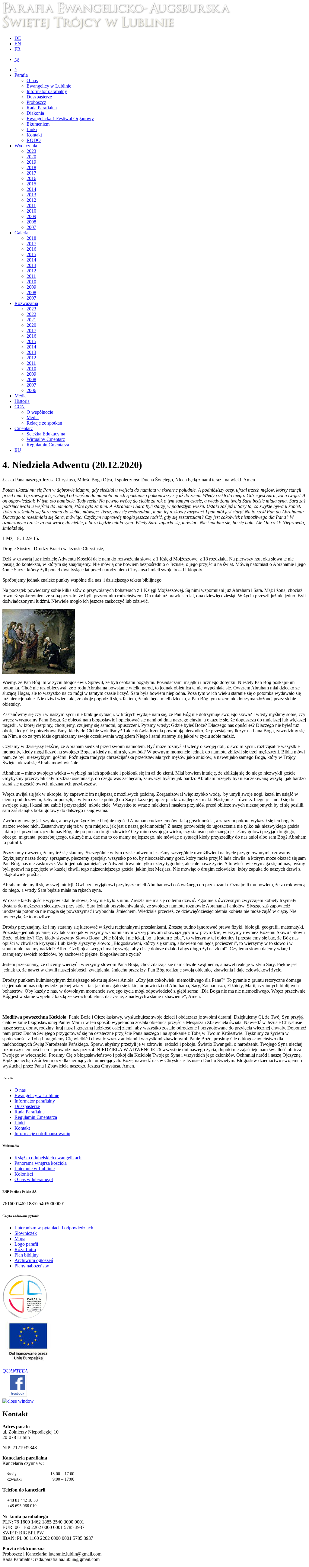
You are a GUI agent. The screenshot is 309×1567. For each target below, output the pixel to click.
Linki (32, 129)
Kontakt (34, 134)
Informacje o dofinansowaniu (42, 1133)
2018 (31, 167)
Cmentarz (23, 428)
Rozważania (26, 303)
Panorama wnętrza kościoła (40, 1163)
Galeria (21, 232)
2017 (31, 172)
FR (17, 49)
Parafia (21, 75)
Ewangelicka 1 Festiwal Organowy (60, 118)
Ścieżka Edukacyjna (46, 433)
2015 (31, 183)
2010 (31, 211)
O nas (32, 80)
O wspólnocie (40, 412)
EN (17, 43)
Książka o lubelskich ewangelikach (47, 1157)
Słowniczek (25, 1233)
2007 (31, 227)
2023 (31, 151)
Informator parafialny (47, 91)
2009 (31, 216)
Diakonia (35, 113)
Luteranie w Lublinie (34, 1168)
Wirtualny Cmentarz (46, 439)
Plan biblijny (26, 1254)
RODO (34, 140)
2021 (31, 319)
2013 (31, 194)
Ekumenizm (38, 124)
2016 (31, 178)
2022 (31, 314)
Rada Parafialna (42, 107)
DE (17, 38)
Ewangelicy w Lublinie (49, 85)
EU (17, 450)
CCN (19, 406)
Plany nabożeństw (31, 1265)
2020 (31, 156)
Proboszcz (36, 102)
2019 (31, 162)
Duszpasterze (39, 96)
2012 (31, 200)
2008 (31, 221)
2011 (31, 205)
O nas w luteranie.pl (33, 1179)
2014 (31, 189)
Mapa (19, 1238)
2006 (31, 390)
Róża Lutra (25, 1249)
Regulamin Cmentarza (48, 444)
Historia (22, 401)
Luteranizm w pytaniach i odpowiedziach (53, 1227)
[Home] (25, 1317)
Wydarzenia (25, 145)
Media (20, 395)
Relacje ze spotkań (44, 422)
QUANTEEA (15, 1370)
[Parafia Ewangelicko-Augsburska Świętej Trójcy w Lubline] (119, 28)
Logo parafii (26, 1244)
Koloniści (23, 1174)
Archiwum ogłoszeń (33, 1260)
